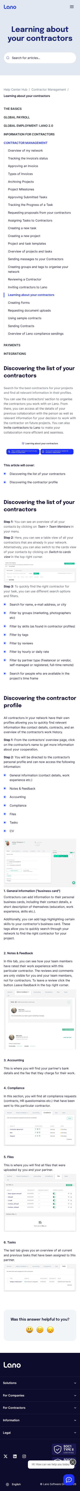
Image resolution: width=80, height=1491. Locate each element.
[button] (71, 6)
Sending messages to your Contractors (35, 259)
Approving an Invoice (23, 166)
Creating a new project (24, 236)
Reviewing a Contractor (24, 279)
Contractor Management (48, 89)
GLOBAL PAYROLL (17, 117)
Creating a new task (22, 228)
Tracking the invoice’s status (28, 158)
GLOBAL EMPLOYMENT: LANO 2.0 (28, 126)
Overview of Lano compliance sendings (35, 333)
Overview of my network (25, 150)
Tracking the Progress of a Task (30, 205)
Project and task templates (27, 243)
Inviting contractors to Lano (27, 287)
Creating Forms (19, 302)
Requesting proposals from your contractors (39, 212)
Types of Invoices (20, 174)
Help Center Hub (15, 89)
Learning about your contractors (31, 295)
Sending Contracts (21, 326)
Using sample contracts (24, 318)
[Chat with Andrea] (68, 1479)
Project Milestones (21, 189)
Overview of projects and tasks (30, 251)
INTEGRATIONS (15, 354)
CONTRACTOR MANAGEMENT (26, 143)
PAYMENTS (12, 345)
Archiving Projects (21, 181)
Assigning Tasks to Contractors (30, 220)
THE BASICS (13, 109)
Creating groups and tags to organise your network (38, 269)
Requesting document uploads (29, 310)
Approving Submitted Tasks (27, 197)
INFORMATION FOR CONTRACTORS (29, 134)
